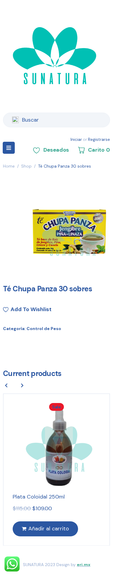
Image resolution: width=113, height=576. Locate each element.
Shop (26, 166)
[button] (22, 385)
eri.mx (83, 564)
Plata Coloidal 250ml (39, 496)
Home (9, 166)
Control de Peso (44, 328)
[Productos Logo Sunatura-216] (70, 231)
